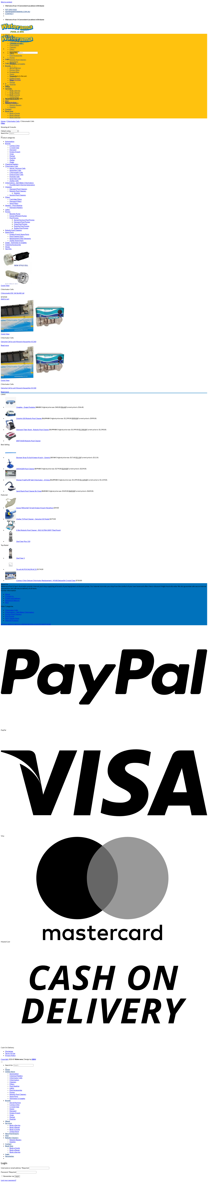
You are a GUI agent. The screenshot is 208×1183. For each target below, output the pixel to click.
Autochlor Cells (15, 170)
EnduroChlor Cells (16, 174)
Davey (12, 74)
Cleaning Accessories (13, 245)
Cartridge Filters (16, 199)
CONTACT (9, 14)
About (7, 86)
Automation (14, 39)
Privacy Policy (10, 1055)
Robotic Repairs (15, 105)
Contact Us (9, 596)
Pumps (12, 57)
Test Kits (8, 249)
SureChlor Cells (15, 179)
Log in (17, 1176)
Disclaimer (9, 1051)
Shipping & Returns (12, 600)
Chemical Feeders (16, 41)
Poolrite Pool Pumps (21, 226)
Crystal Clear (14, 148)
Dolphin (13, 107)
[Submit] (2, 136)
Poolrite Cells (15, 176)
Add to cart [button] (5, 299)
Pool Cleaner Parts (17, 236)
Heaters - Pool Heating (13, 205)
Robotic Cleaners (11, 103)
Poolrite (13, 84)
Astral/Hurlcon (15, 1103)
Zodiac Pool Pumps (21, 228)
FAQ (7, 101)
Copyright (4, 1059)
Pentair (12, 82)
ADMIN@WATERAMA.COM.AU (17, 12)
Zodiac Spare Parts (17, 240)
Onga (12, 80)
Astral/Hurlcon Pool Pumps (24, 220)
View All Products (12, 620)
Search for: (5, 133)
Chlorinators (14, 45)
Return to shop (15, 80)
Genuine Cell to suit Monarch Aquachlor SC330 (18, 388)
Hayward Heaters (16, 207)
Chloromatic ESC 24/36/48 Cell (12, 293)
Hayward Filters (15, 201)
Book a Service (15, 91)
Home (7, 35)
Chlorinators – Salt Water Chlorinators (19, 612)
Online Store (10, 37)
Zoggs (12, 162)
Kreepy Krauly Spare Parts (19, 234)
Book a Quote (15, 95)
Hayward (13, 76)
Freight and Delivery (12, 598)
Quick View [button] (5, 285)
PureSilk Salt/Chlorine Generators (22, 185)
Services (8, 1123)
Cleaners (13, 47)
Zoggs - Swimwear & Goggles (16, 243)
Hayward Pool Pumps (22, 222)
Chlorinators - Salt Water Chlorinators (19, 183)
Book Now (9, 111)
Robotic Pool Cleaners (18, 60)
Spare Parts (14, 62)
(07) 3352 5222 (11, 9)
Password (8, 1172)
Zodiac (12, 160)
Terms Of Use (10, 1053)
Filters (12, 49)
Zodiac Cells (14, 181)
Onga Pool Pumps (20, 224)
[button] (7, 59)
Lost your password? (8, 1180)
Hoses (7, 247)
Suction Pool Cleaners (18, 195)
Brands (8, 66)
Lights (12, 53)
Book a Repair (15, 93)
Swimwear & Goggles (17, 64)
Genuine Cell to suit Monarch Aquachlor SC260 (18, 341)
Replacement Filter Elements (20, 238)
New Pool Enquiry (12, 99)
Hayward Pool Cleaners (18, 189)
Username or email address (15, 1168)
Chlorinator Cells (16, 43)
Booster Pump (15, 214)
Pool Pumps (14, 218)
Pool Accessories (16, 55)
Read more (5, 345)
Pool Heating (14, 51)
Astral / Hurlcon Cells (17, 168)
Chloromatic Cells (16, 172)
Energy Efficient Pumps (18, 216)
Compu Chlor (15, 145)
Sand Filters (14, 203)
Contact (8, 109)
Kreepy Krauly (15, 78)
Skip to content (6, 2)
